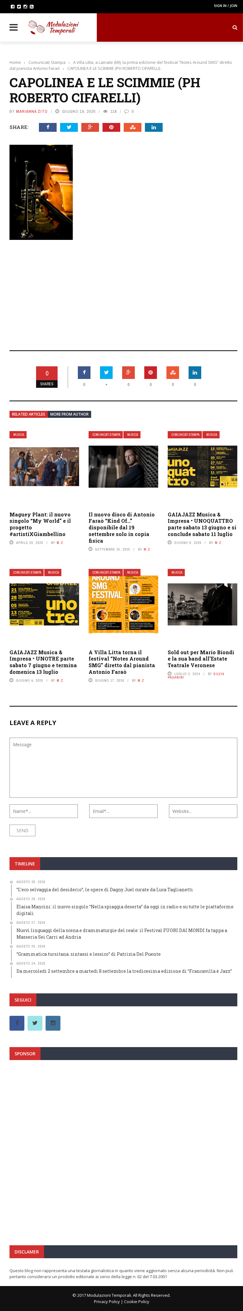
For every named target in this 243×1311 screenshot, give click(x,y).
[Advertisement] (123, 291)
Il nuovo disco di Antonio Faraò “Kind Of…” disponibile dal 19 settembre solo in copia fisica (122, 527)
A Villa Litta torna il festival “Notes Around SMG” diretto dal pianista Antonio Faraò (122, 662)
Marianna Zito (32, 111)
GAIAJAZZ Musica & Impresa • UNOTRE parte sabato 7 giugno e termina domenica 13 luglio (43, 662)
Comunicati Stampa (106, 435)
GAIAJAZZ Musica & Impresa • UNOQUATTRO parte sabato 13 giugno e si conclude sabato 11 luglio (202, 524)
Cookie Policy (136, 1301)
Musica (18, 435)
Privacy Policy (107, 1301)
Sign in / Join (225, 5)
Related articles (28, 414)
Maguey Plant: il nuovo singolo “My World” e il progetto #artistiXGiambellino (40, 524)
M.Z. (61, 542)
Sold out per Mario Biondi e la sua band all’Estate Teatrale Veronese (201, 659)
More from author (69, 414)
